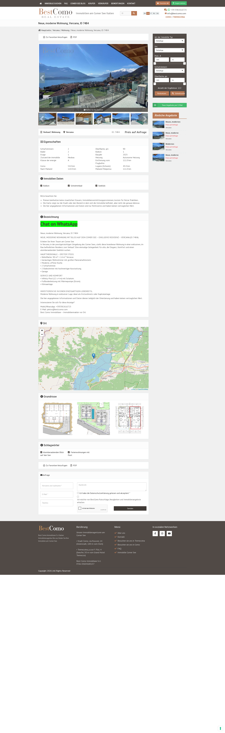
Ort (156, 46)
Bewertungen (117, 3)
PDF (75, 37)
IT (151, 13)
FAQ (66, 3)
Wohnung (65, 30)
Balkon (46, 185)
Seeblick (101, 185)
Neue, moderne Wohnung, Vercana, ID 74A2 (175, 133)
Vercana (56, 30)
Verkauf (47, 132)
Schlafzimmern (161, 67)
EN (145, 13)
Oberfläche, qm (161, 76)
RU (154, 13)
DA (157, 13)
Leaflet (133, 389)
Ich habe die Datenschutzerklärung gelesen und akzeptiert (104, 493)
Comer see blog (77, 3)
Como (168, 17)
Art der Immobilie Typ (164, 37)
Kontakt (131, 3)
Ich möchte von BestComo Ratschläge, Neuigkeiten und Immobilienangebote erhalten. (109, 501)
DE (148, 13)
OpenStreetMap (143, 389)
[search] (134, 13)
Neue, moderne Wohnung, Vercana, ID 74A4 (175, 155)
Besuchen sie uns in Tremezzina (131, 540)
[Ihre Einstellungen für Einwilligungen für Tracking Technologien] (220, 728)
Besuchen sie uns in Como (129, 544)
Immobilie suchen (53, 3)
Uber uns (121, 533)
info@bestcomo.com (176, 13)
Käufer (91, 3)
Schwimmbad (76, 185)
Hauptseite (46, 30)
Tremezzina (179, 17)
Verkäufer (103, 3)
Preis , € (158, 56)
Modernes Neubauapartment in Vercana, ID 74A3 (174, 144)
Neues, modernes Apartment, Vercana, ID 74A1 (175, 122)
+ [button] (42, 330)
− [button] (42, 334)
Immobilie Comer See (127, 552)
